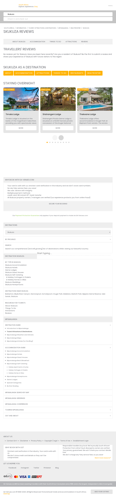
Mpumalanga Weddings (15, 398)
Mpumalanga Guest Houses (17, 357)
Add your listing (102, 492)
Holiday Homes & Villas (17, 280)
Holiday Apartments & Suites (18, 367)
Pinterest (47, 468)
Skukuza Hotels (11, 267)
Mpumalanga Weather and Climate (20, 335)
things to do (59, 73)
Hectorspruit (36, 294)
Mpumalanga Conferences (16, 404)
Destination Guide (13, 325)
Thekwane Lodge (88, 114)
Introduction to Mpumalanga (18, 328)
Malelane (67, 294)
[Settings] (101, 5)
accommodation (24, 73)
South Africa (9, 28)
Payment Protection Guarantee (27, 215)
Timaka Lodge (12, 114)
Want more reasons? (103, 458)
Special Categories (14, 383)
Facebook (12, 468)
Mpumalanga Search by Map (17, 392)
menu (106, 5)
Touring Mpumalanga (14, 410)
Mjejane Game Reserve (91, 294)
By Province (10, 239)
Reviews (84, 41)
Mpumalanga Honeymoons (17, 376)
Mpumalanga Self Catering (17, 364)
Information (21, 28)
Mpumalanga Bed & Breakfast (18, 360)
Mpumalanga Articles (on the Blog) (20, 341)
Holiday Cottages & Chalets (19, 277)
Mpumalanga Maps (14, 338)
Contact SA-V (12, 441)
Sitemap (6, 494)
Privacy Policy (36, 441)
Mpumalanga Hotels (14, 354)
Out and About (11, 416)
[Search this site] (93, 5)
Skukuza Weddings (13, 282)
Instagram (25, 468)
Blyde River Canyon (22, 294)
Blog (57, 468)
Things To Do (55, 41)
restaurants (77, 73)
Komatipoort (47, 294)
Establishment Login (81, 441)
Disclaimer (24, 441)
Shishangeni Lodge (52, 114)
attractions (43, 73)
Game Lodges (11, 270)
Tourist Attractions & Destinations (42, 28)
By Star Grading (12, 386)
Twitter (36, 468)
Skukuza (86, 28)
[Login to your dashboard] (97, 5)
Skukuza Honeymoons (14, 284)
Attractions (71, 41)
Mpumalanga (63, 28)
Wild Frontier (75, 28)
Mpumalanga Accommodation (18, 351)
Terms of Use (65, 441)
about (8, 73)
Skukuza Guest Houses (14, 272)
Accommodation (37, 41)
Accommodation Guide (15, 348)
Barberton (9, 294)
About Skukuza (18, 41)
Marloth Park (76, 294)
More (21, 128)
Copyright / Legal (50, 441)
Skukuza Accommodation (16, 265)
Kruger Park (57, 294)
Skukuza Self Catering (14, 275)
